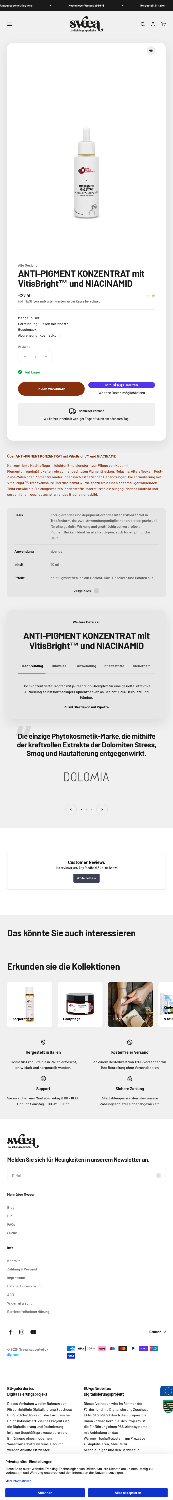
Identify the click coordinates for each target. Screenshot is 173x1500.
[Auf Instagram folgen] (22, 1332)
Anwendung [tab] (86, 666)
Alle (21, 265)
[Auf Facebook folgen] (10, 1332)
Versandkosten (44, 301)
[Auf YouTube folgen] (33, 1332)
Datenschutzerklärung (25, 1286)
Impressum (16, 1277)
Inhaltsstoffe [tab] (114, 666)
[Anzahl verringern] (24, 356)
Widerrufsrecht (19, 1303)
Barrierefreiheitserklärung (28, 1311)
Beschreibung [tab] (31, 666)
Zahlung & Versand (22, 1269)
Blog (10, 1207)
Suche (12, 1232)
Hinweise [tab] (59, 666)
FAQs (11, 1224)
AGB (10, 1294)
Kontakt (13, 1260)
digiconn (13, 1355)
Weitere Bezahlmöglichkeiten (121, 392)
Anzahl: (24, 346)
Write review (86, 878)
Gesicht (31, 265)
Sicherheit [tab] (141, 666)
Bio (9, 1216)
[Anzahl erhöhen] (46, 356)
